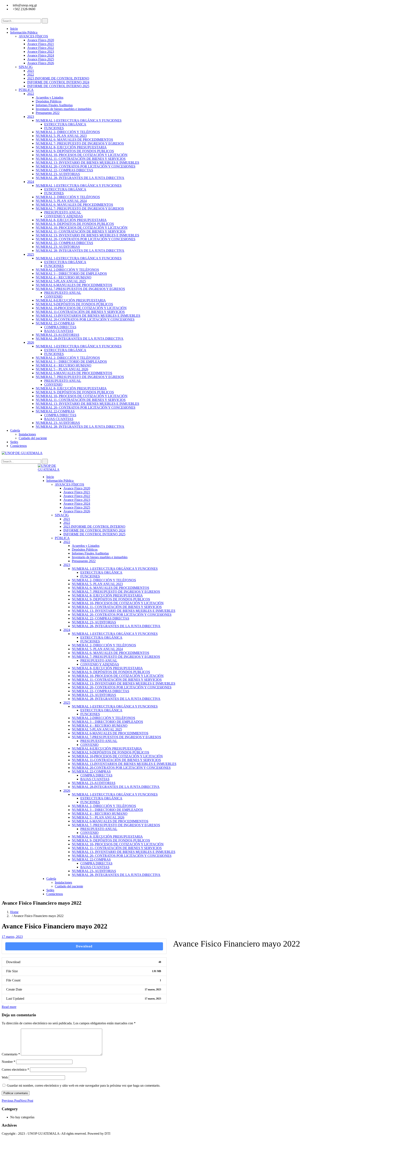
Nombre (8, 1061)
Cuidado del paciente (33, 438)
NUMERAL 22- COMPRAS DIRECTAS (64, 170)
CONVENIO (53, 296)
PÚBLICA (26, 90)
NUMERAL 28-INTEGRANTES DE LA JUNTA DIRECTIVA (79, 338)
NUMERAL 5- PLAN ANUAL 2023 (61, 136)
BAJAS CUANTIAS (58, 331)
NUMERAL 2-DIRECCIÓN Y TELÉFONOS (67, 270)
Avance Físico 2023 (40, 51)
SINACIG (26, 67)
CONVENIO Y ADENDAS (63, 216)
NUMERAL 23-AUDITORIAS (57, 335)
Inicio (14, 28)
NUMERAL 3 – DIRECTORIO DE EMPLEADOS (71, 273)
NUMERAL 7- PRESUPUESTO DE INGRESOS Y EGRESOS (80, 143)
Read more (9, 1007)
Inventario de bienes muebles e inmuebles (63, 109)
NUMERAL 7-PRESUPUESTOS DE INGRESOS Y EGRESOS (80, 289)
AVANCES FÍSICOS (33, 36)
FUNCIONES (54, 128)
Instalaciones (27, 434)
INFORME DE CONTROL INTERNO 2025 (58, 86)
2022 (30, 74)
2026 (30, 342)
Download (84, 946)
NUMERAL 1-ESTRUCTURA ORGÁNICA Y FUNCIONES (79, 120)
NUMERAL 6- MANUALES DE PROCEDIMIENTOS (74, 139)
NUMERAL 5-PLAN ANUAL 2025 (61, 281)
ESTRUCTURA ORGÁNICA (65, 124)
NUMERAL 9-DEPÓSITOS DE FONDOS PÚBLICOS (74, 304)
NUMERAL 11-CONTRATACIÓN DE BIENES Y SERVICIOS (80, 312)
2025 (30, 254)
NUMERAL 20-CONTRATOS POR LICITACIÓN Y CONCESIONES (85, 319)
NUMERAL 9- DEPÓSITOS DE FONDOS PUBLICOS (75, 151)
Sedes (14, 442)
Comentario (11, 1054)
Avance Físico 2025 (40, 59)
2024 (30, 181)
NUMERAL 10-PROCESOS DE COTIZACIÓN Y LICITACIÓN (81, 308)
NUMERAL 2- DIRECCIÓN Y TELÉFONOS (68, 132)
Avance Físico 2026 (40, 63)
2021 (30, 71)
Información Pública (23, 32)
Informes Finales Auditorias (54, 105)
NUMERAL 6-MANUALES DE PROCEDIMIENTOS (74, 285)
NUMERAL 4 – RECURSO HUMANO (63, 277)
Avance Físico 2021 (40, 44)
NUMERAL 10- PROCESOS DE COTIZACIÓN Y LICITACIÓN (82, 155)
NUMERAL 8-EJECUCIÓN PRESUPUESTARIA (71, 300)
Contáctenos (18, 446)
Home (14, 912)
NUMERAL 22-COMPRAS (55, 323)
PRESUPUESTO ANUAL (62, 212)
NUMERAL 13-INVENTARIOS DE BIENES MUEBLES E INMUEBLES (88, 315)
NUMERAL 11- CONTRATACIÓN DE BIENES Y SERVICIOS (81, 159)
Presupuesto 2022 (48, 113)
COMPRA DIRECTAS (60, 327)
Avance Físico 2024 (40, 55)
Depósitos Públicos (48, 101)
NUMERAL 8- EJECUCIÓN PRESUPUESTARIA (71, 147)
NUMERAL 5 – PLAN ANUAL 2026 (62, 369)
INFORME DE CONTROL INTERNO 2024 (58, 82)
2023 (30, 116)
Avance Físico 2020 (40, 40)
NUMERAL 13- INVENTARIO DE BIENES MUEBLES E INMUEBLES (87, 162)
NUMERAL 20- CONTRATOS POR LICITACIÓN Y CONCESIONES (85, 166)
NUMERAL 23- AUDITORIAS (58, 174)
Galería (15, 430)
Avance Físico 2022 (40, 48)
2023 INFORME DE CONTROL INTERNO (58, 78)
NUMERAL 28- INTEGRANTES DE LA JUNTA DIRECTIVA (80, 178)
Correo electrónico (15, 1069)
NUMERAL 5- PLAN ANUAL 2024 (61, 201)
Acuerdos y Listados (49, 97)
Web (5, 1077)
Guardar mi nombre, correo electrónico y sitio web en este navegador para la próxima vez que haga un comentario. (83, 1085)
